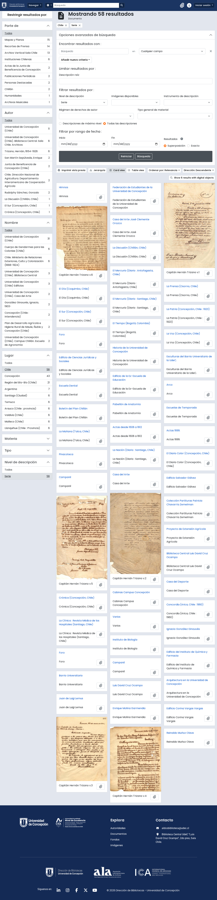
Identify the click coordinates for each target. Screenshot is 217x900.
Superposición (176, 146)
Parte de (11, 26)
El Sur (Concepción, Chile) (27, 206)
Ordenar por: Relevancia (163, 170)
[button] (182, 5)
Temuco (27, 402)
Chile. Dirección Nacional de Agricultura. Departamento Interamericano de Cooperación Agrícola (27, 180)
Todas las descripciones (122, 123)
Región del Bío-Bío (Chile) (27, 383)
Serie (27, 476)
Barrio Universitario (71, 675)
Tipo (8, 450)
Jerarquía (99, 170)
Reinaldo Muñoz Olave (180, 733)
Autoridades (117, 828)
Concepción (27, 376)
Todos (8, 33)
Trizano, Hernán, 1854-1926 (27, 152)
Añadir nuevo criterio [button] (74, 60)
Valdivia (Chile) (27, 415)
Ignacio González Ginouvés (183, 629)
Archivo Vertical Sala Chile (27, 53)
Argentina (27, 389)
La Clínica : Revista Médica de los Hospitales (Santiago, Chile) (79, 622)
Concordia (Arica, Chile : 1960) (184, 604)
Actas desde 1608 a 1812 (127, 427)
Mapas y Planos (27, 40)
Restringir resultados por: (27, 15)
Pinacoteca (66, 454)
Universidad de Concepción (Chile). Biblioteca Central (27, 273)
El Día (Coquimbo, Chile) (74, 289)
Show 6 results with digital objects (193, 177)
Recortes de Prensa (27, 47)
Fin (113, 138)
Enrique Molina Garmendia (129, 708)
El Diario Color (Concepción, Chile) (187, 453)
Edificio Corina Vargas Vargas (184, 708)
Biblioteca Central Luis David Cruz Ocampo (187, 555)
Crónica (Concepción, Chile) (27, 212)
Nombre (11, 222)
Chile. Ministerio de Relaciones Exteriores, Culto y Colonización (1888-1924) (27, 261)
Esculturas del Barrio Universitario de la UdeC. (189, 358)
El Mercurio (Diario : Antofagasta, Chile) (133, 272)
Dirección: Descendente (198, 170)
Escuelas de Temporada (181, 407)
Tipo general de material (153, 110)
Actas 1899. (173, 430)
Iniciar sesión (203, 5)
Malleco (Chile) (27, 422)
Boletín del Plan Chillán (73, 408)
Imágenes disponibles (124, 96)
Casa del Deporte (177, 581)
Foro (62, 334)
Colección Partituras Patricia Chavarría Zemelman (184, 502)
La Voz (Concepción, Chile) (183, 333)
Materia (11, 438)
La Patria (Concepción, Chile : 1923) (188, 309)
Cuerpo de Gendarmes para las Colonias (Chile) (27, 249)
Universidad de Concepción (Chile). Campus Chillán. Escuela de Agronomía (27, 341)
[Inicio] (14, 5)
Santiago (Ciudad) (27, 396)
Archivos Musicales (27, 102)
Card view (119, 170)
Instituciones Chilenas (27, 60)
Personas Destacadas (27, 83)
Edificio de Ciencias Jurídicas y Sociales (77, 359)
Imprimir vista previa (73, 170)
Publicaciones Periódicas (27, 77)
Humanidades (27, 96)
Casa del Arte (121, 474)
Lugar (9, 355)
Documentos (118, 834)
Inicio (62, 138)
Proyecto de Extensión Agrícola (186, 529)
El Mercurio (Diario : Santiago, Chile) (135, 299)
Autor (9, 113)
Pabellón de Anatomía (127, 404)
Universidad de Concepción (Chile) (27, 128)
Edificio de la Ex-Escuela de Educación (129, 378)
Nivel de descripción (21, 462)
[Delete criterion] (210, 51)
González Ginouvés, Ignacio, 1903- (27, 304)
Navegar (34, 5)
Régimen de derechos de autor (78, 110)
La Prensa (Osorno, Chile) (182, 286)
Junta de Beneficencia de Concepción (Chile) (27, 166)
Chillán (27, 90)
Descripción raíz (69, 75)
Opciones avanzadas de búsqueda (87, 35)
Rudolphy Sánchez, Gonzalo (27, 193)
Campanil (65, 477)
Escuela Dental (68, 386)
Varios (116, 617)
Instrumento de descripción (181, 96)
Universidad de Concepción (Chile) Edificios (27, 283)
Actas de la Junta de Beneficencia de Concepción (27, 67)
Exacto (195, 146)
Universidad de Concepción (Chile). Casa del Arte (27, 294)
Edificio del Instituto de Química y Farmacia (186, 653)
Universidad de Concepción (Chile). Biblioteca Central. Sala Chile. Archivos (27, 141)
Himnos (63, 187)
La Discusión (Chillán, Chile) (27, 199)
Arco (169, 385)
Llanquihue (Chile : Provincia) (27, 428)
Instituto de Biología (125, 639)
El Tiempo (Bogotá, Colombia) (131, 323)
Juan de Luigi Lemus (71, 698)
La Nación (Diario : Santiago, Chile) (134, 450)
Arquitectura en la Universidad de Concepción (187, 682)
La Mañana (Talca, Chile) (74, 431)
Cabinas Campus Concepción (131, 592)
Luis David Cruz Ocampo (128, 685)
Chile (27, 370)
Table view (137, 170)
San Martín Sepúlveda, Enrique (27, 158)
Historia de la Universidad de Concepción (130, 349)
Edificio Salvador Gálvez (181, 478)
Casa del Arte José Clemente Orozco (131, 221)
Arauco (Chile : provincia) (27, 409)
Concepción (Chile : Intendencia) (27, 314)
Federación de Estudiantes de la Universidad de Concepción (132, 189)
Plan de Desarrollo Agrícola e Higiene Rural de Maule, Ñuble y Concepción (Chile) (27, 327)
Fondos (114, 839)
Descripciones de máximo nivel (82, 123)
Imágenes (116, 845)
